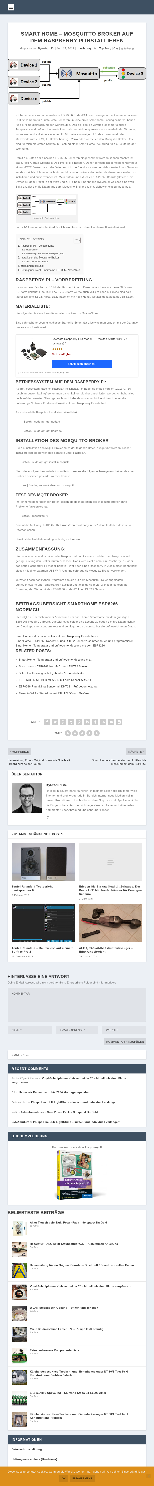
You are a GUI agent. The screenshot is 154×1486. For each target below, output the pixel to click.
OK (64, 1478)
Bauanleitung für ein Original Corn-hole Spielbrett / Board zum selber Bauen (82, 1265)
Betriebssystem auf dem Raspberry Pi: (45, 253)
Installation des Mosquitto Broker (40, 257)
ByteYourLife (46, 48)
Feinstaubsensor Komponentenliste (54, 1350)
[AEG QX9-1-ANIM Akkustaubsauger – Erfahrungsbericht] (110, 923)
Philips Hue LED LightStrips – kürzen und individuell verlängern (75, 1102)
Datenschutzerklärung (27, 1449)
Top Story (105, 48)
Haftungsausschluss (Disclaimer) (34, 1459)
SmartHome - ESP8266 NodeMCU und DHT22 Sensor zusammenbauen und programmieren (75, 640)
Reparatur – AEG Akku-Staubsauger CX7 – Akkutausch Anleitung (74, 1243)
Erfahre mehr (82, 1478)
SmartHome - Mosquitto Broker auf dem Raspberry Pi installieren (57, 636)
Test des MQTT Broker (37, 261)
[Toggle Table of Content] (75, 240)
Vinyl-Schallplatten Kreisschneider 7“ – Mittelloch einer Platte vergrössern (80, 1286)
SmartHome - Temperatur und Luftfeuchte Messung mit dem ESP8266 (60, 645)
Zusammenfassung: (32, 266)
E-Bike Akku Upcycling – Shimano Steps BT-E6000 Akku (68, 1392)
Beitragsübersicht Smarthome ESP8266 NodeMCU (50, 270)
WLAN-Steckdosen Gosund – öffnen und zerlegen (64, 1307)
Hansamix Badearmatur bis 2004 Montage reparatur (54, 1092)
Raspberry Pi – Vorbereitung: (37, 245)
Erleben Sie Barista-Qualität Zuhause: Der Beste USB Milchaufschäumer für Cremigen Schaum (110, 890)
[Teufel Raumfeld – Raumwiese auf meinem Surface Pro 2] (43, 923)
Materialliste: (32, 249)
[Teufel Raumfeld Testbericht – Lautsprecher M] (43, 862)
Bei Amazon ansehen (82, 363)
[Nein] (148, 1476)
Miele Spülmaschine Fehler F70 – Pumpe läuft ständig (66, 1329)
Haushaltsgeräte (87, 48)
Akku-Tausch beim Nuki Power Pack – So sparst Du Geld (59, 1112)
